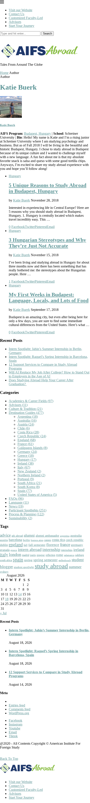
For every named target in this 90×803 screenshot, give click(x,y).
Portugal (25, 479)
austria (4, 540)
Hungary (15, 176)
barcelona (15, 540)
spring (28, 560)
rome (59, 555)
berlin (26, 540)
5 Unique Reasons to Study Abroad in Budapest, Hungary (47, 188)
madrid (25, 555)
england (16, 544)
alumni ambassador (47, 535)
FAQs (16, 498)
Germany (27, 452)
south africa (6, 560)
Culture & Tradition (25, 409)
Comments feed (19, 709)
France (25, 444)
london (15, 554)
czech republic (74, 540)
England (26, 440)
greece (13, 550)
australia (76, 535)
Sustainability (20, 518)
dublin (4, 545)
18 (7, 599)
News (16, 506)
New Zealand (29, 471)
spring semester (45, 560)
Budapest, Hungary (37, 133)
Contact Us (16, 14)
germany (77, 545)
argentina (64, 535)
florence (52, 544)
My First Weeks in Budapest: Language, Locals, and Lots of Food (48, 297)
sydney (4, 571)
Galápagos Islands (32, 448)
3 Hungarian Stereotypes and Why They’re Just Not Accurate (47, 243)
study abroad (51, 565)
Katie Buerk (7, 125)
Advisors (15, 22)
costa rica (58, 540)
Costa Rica (28, 432)
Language (19, 502)
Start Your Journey (21, 26)
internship (51, 549)
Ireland (25, 463)
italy (4, 554)
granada (5, 550)
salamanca (69, 555)
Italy (23, 467)
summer (75, 567)
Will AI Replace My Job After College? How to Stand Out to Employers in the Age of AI (49, 374)
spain (18, 559)
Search (47, 33)
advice (5, 535)
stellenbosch (65, 560)
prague (41, 555)
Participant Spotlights (27, 510)
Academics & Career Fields (31, 401)
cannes (47, 540)
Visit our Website (20, 10)
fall (26, 545)
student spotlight (24, 567)
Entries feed (17, 705)
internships (67, 550)
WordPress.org (19, 713)
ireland (78, 549)
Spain (24, 491)
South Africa (29, 483)
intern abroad (30, 549)
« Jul (3, 613)
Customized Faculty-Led (26, 18)
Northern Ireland (31, 475)
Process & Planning (26, 514)
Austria (25, 424)
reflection (50, 555)
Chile (23, 428)
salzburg (79, 555)
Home (4, 73)
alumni (29, 535)
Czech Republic (31, 436)
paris (33, 555)
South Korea (28, 487)
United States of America (37, 495)
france (65, 544)
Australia (26, 420)
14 (20, 594)
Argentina (27, 416)
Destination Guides (26, 413)
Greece (25, 455)
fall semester (36, 545)
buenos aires (37, 540)
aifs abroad (17, 535)
